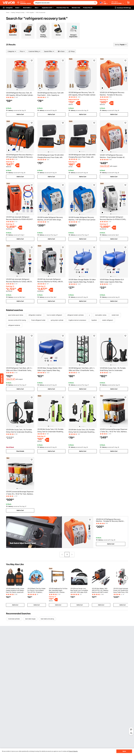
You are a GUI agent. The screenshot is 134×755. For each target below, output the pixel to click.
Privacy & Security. (73, 751)
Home (7, 12)
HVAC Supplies (30, 12)
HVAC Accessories (40, 12)
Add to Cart (20, 114)
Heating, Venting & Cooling (17, 12)
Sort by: (117, 44)
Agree (124, 751)
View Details (20, 451)
